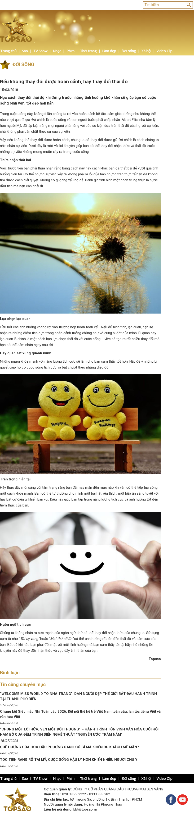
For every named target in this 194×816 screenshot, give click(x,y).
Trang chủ (8, 50)
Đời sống (129, 50)
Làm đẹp (109, 50)
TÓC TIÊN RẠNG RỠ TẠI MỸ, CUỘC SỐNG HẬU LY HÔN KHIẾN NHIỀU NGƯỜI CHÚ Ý (68, 759)
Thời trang (88, 50)
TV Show (40, 50)
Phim (70, 50)
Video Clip (164, 50)
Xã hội (146, 50)
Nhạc (57, 50)
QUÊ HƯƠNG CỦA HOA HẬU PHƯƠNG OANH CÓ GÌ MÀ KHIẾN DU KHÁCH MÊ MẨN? (69, 747)
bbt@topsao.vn (85, 809)
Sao (25, 50)
